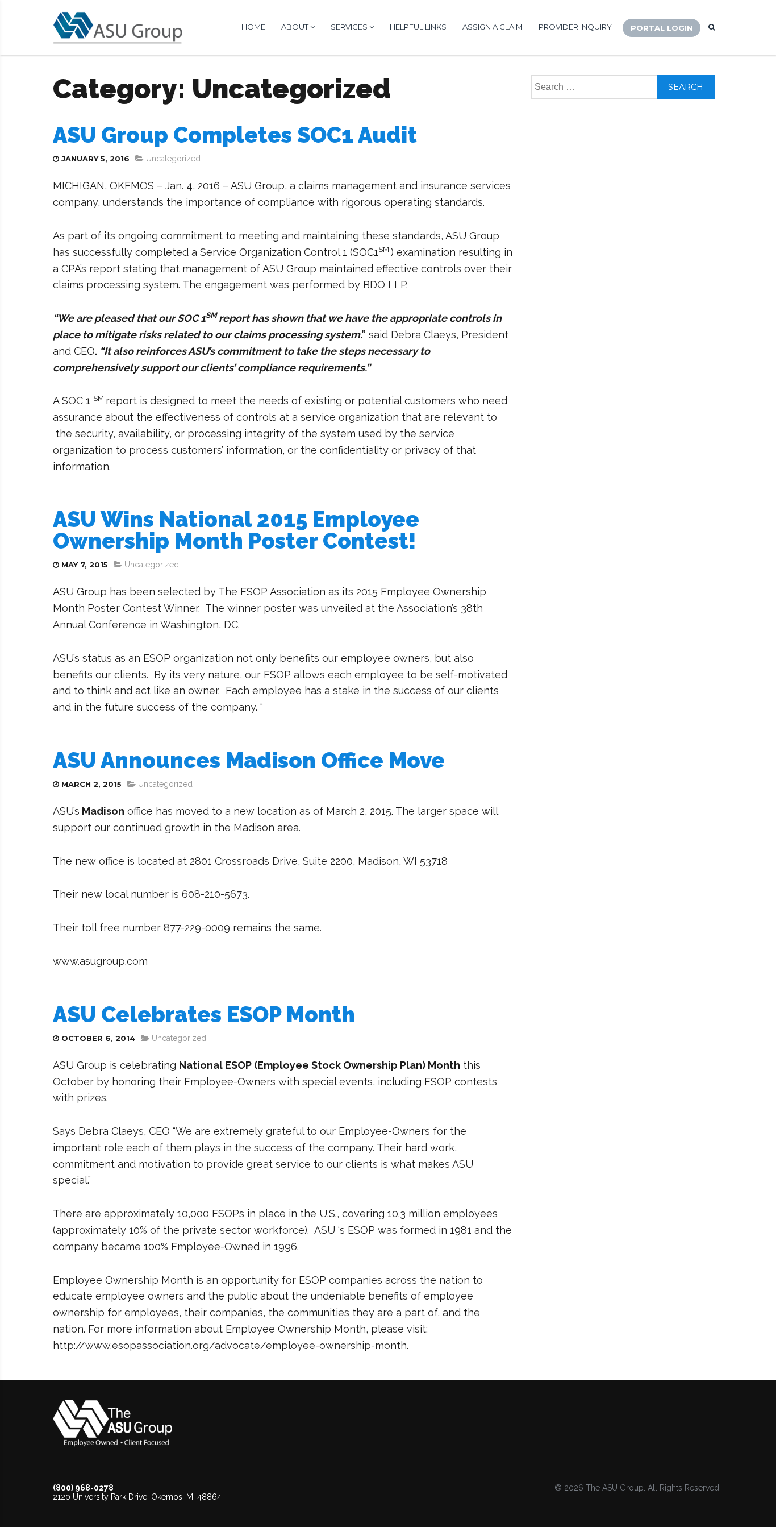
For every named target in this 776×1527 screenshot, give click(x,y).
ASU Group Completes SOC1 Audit (235, 135)
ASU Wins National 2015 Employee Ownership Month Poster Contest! (236, 530)
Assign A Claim (492, 26)
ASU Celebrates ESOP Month (204, 1014)
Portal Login (661, 27)
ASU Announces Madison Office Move (249, 760)
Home (253, 26)
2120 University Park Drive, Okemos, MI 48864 (137, 1496)
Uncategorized (173, 158)
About (295, 26)
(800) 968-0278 (83, 1487)
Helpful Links (418, 26)
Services (350, 26)
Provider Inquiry (575, 26)
